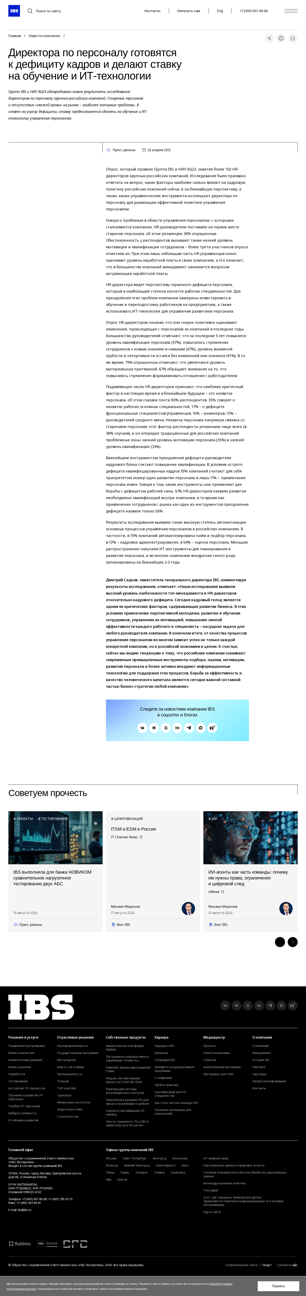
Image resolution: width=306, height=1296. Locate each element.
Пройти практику (167, 1085)
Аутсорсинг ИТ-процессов (26, 1088)
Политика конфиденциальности (246, 1201)
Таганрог (141, 1172)
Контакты (152, 11)
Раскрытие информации (269, 1081)
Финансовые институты (73, 1102)
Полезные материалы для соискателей (173, 1111)
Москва (111, 1158)
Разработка (16, 1074)
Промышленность (69, 1074)
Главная (14, 35)
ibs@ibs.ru (24, 1210)
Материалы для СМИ (218, 1074)
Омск (185, 1165)
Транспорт (64, 1095)
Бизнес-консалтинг (21, 1053)
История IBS (261, 1060)
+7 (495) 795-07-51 (60, 1199)
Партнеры (259, 1074)
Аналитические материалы (222, 1067)
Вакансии (161, 1053)
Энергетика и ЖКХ (70, 1109)
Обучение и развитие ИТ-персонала (26, 1097)
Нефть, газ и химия (70, 1067)
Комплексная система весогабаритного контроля (125, 1091)
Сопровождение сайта (241, 1265)
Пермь (124, 1172)
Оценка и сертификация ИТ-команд (126, 1112)
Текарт (266, 1265)
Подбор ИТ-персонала (24, 1106)
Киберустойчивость (22, 1113)
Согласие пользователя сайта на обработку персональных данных (245, 1174)
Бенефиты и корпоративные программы (174, 1069)
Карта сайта (211, 1212)
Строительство (68, 1116)
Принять (278, 1286)
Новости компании (44, 35)
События (209, 1060)
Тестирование (18, 1081)
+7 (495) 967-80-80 (254, 11)
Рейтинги (258, 1067)
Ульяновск (178, 1172)
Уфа (109, 1179)
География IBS (165, 1060)
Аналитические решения (25, 1060)
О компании (260, 1046)
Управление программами (26, 1046)
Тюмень (159, 1172)
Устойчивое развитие (23, 1120)
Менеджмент (261, 1053)
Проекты (209, 1046)
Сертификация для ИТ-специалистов (171, 1094)
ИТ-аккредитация (215, 1158)
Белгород (160, 1158)
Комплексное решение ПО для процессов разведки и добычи (127, 1102)
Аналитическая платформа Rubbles (125, 1047)
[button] (280, 942)
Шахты (122, 1179)
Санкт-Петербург (135, 1158)
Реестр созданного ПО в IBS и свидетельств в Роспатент (127, 1123)
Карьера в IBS (164, 1046)
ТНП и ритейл (66, 1088)
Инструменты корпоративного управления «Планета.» (127, 1058)
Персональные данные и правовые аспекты (234, 1165)
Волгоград (180, 1158)
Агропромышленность (72, 1046)
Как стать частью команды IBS (176, 1103)
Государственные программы (77, 1053)
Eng (220, 11)
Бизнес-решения (19, 1067)
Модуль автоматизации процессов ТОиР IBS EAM (124, 1080)
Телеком (63, 1081)
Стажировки (163, 1078)
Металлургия (66, 1060)
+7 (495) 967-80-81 (28, 1203)
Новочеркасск (165, 1165)
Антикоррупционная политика (224, 1183)
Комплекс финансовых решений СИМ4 (128, 1069)
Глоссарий (210, 1190)
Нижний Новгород (137, 1165)
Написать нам (188, 11)
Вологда (112, 1165)
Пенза (110, 1172)
